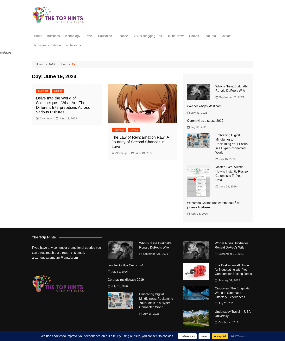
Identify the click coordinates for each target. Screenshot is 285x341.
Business (53, 36)
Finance (122, 36)
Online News (175, 36)
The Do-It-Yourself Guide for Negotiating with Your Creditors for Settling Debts (233, 270)
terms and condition (47, 45)
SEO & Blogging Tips (147, 36)
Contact (226, 36)
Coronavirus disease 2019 (205, 120)
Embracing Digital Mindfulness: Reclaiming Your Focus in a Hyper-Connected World (231, 144)
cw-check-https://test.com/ (204, 106)
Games (194, 36)
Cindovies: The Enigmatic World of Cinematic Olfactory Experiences (232, 293)
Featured (210, 36)
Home (38, 36)
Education (105, 36)
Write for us (73, 45)
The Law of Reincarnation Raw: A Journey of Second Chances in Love (140, 142)
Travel (89, 36)
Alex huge (46, 118)
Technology (72, 36)
